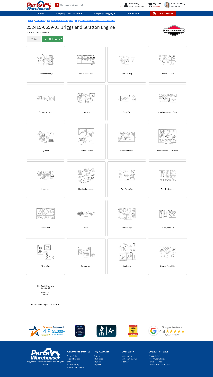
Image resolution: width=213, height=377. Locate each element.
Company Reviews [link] (129, 359)
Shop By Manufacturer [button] (68, 13)
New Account (139, 6)
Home (41, 13)
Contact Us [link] (72, 356)
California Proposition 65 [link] (159, 364)
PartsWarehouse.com (48, 362)
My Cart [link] (97, 364)
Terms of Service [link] (156, 361)
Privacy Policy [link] (154, 356)
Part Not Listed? (53, 39)
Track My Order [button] (165, 13)
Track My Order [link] (73, 359)
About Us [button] (132, 13)
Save (36, 39)
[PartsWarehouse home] (39, 4)
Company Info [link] (127, 356)
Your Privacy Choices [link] (157, 359)
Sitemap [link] (125, 361)
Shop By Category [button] (103, 13)
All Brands (40, 20)
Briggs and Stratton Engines (60, 20)
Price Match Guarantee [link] (77, 367)
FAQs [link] (69, 361)
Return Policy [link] (73, 364)
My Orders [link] (98, 359)
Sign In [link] (97, 356)
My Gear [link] (97, 361)
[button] (175, 5)
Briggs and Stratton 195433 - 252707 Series (95, 20)
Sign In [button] (131, 6)
